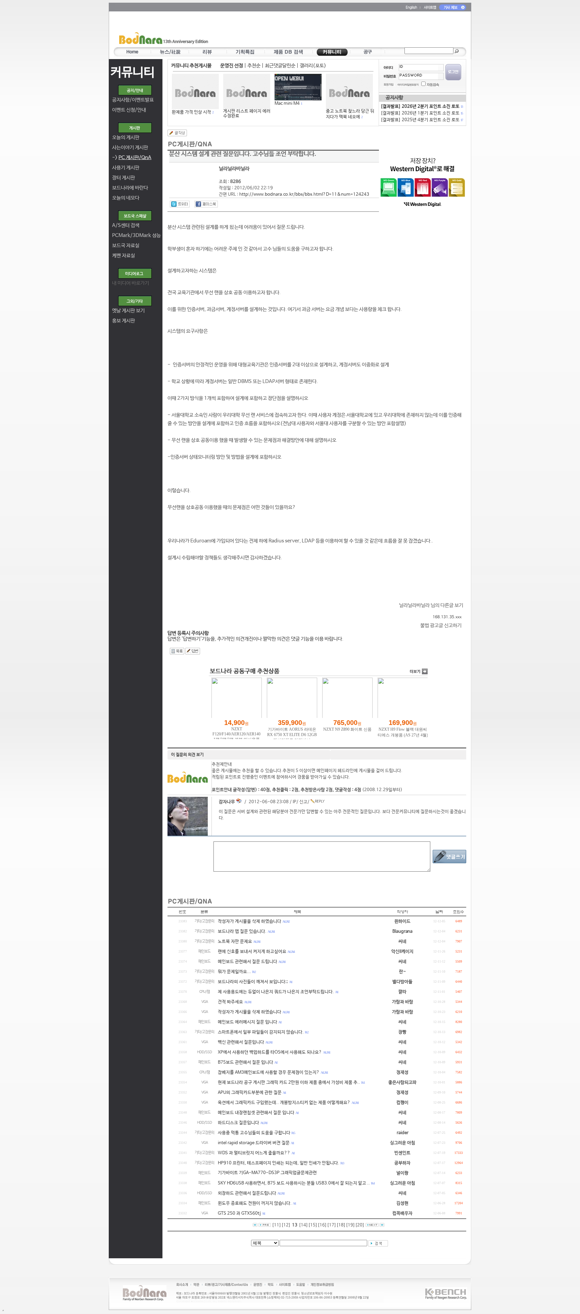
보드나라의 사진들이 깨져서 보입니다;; (253, 981)
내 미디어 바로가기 (130, 283)
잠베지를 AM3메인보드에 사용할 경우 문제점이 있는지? (269, 1072)
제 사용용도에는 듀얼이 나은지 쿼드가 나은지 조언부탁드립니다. (276, 991)
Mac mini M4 (287, 103)
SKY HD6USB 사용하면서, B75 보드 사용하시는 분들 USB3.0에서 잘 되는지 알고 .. (294, 1183)
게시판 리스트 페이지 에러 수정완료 (247, 113)
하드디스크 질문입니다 (238, 1122)
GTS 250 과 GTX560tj (239, 1213)
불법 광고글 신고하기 (441, 625)
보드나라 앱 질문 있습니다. (242, 931)
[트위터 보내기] (180, 204)
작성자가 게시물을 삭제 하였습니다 (249, 921)
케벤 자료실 (123, 255)
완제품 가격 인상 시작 (191, 112)
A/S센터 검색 (125, 225)
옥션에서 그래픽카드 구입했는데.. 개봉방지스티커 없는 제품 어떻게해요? (284, 1102)
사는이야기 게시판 (130, 147)
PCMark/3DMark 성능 (136, 235)
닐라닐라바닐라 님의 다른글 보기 (431, 605)
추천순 (253, 65)
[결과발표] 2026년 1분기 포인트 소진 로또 (422, 113)
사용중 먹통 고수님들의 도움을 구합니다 (254, 1132)
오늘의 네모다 (125, 198)
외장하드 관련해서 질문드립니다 (247, 1193)
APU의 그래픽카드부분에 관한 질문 (250, 1092)
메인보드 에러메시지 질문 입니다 (247, 1022)
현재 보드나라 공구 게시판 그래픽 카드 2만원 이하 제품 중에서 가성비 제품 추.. (289, 1082)
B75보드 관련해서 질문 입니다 (245, 1062)
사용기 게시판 (125, 168)
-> (131, 157)
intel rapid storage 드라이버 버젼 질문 (254, 1143)
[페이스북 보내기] (206, 204)
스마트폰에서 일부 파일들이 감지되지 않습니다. (261, 1032)
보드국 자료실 (125, 245)
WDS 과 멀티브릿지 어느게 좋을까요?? (254, 1153)
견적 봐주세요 (230, 1002)
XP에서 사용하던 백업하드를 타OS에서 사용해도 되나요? (270, 1052)
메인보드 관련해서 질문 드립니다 (247, 961)
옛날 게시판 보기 (128, 310)
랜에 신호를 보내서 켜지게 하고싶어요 (252, 951)
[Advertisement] (329, 30)
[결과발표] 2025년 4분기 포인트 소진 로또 (422, 120)
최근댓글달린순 (280, 65)
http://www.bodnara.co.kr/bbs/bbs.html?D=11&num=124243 (304, 194)
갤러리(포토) (313, 65)
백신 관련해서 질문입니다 (241, 1042)
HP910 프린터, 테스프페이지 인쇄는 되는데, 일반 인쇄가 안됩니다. (278, 1163)
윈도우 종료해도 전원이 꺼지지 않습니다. (255, 1203)
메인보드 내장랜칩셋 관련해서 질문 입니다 (256, 1112)
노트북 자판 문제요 (235, 941)
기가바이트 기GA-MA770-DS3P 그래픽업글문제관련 (267, 1172)
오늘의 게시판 (125, 137)
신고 (303, 802)
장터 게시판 (123, 178)
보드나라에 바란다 (130, 188)
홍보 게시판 (123, 321)
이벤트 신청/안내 (129, 110)
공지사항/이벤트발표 (133, 100)
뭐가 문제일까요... (234, 971)
